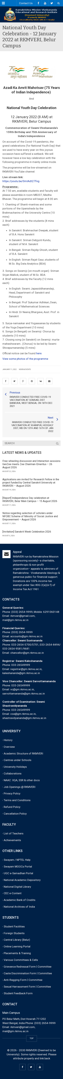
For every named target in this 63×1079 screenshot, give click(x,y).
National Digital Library (17, 886)
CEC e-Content (12, 893)
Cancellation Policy (15, 813)
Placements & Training (17, 953)
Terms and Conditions (17, 800)
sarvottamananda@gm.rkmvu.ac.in (23, 693)
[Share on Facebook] (5, 381)
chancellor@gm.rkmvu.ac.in (27, 652)
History (8, 740)
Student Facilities (14, 926)
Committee (44, 966)
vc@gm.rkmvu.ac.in (22, 689)
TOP (31, 1038)
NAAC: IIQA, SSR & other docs (22, 780)
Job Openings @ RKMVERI (19, 787)
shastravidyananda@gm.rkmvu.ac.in (24, 718)
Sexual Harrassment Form (19, 986)
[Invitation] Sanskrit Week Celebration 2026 (26, 531)
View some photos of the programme (25, 358)
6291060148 (51, 611)
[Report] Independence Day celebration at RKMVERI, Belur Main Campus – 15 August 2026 (29, 499)
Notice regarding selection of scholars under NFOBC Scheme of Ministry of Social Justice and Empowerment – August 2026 (30, 516)
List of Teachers (13, 833)
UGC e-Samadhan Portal (18, 873)
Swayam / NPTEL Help (17, 860)
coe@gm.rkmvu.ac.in (23, 713)
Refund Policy (12, 806)
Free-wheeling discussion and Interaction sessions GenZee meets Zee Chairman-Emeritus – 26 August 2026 (31, 464)
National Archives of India (19, 906)
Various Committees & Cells (21, 959)
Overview (9, 746)
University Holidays (15, 766)
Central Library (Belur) (17, 940)
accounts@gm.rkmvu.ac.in (26, 636)
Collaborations (12, 773)
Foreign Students (14, 933)
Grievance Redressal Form (20, 966)
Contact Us (26, 3)
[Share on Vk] (40, 381)
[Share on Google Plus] (23, 381)
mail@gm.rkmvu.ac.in (15, 620)
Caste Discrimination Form (20, 973)
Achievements (12, 840)
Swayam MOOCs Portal (18, 866)
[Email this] (49, 381)
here (39, 353)
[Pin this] (32, 381)
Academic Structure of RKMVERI (23, 753)
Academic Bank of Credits (19, 900)
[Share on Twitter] (14, 381)
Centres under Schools (17, 760)
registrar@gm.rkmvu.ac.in (26, 669)
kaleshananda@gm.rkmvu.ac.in (21, 673)
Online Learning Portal (17, 946)
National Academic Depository (22, 880)
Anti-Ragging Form (15, 980)
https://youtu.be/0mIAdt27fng (20, 181)
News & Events (25, 369)
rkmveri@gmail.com (22, 615)
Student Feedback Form (18, 993)
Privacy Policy (12, 793)
